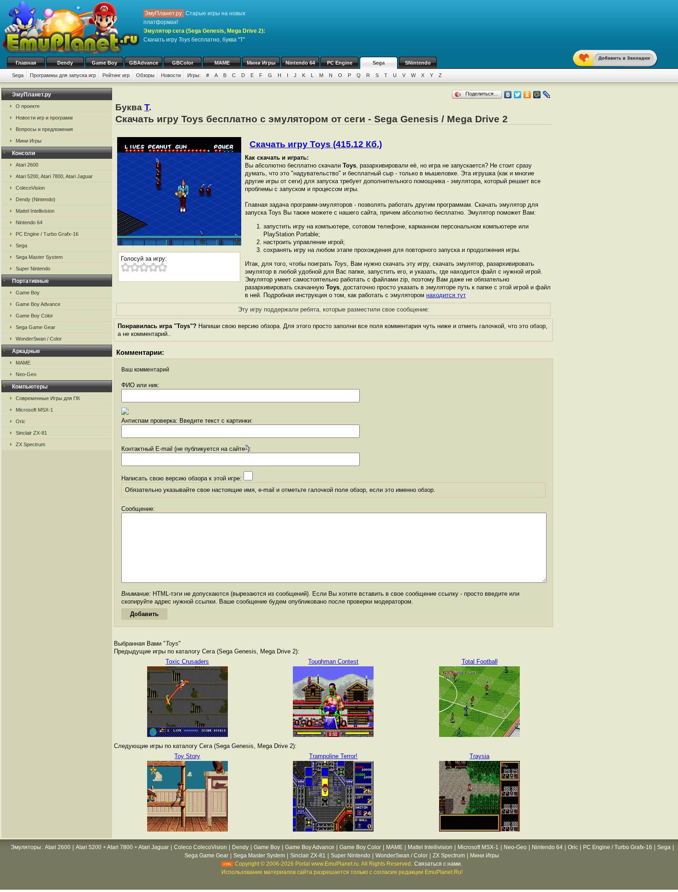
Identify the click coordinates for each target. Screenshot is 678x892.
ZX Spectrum (30, 444)
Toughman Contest (333, 661)
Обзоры (145, 75)
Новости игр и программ (44, 117)
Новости (171, 75)
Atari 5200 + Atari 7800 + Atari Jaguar (122, 847)
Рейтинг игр (116, 75)
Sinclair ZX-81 (31, 433)
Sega (379, 63)
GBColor (182, 63)
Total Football (480, 661)
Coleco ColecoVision (200, 847)
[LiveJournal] (547, 95)
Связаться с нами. (438, 864)
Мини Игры (261, 63)
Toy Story (187, 756)
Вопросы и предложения (44, 129)
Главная (26, 63)
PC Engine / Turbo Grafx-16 (47, 234)
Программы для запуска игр (63, 75)
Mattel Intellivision (35, 211)
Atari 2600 (27, 165)
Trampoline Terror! (333, 756)
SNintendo (418, 63)
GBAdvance (143, 63)
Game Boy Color (34, 315)
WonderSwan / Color (39, 338)
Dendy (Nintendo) (35, 199)
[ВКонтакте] (508, 95)
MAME (222, 63)
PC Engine (339, 63)
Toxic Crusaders (187, 661)
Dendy (65, 63)
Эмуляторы (26, 847)
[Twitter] (518, 95)
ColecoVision (30, 188)
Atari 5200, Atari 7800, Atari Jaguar (54, 176)
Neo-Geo (26, 374)
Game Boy (104, 63)
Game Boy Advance (38, 304)
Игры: (194, 75)
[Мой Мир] (537, 95)
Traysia (479, 756)
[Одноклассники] (527, 95)
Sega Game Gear (35, 327)
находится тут (446, 295)
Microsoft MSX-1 (34, 410)
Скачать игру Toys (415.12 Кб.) (316, 144)
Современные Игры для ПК (48, 398)
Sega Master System (39, 257)
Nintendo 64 (300, 63)
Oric (20, 421)
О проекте (28, 106)
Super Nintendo (33, 268)
